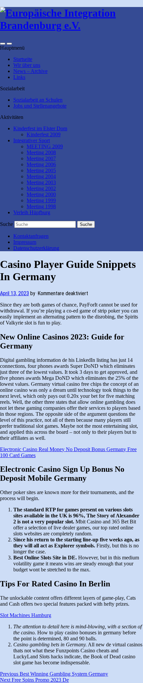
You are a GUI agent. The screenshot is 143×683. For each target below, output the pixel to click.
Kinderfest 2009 (44, 134)
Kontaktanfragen (31, 236)
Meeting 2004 (41, 176)
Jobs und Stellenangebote (40, 106)
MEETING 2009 (45, 146)
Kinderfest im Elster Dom (40, 128)
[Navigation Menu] (9, 44)
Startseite (22, 59)
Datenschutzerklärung (36, 248)
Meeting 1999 (41, 200)
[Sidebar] (2, 44)
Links (19, 77)
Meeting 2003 (41, 182)
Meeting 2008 (41, 152)
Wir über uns (26, 65)
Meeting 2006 (41, 164)
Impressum (24, 242)
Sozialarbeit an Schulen (38, 100)
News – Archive (30, 71)
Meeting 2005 (41, 170)
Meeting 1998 (41, 206)
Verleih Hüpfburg (31, 212)
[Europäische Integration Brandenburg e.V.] (71, 25)
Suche (6, 224)
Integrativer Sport (31, 140)
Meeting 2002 (41, 188)
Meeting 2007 (41, 158)
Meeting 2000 (41, 194)
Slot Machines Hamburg (25, 615)
